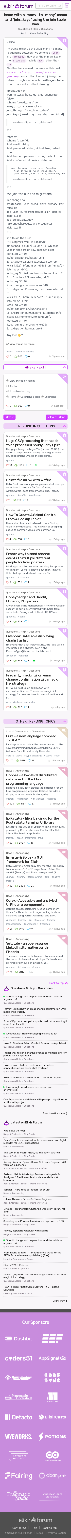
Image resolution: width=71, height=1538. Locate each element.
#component (30, 924)
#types (48, 755)
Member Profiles (38, 1168)
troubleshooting (21, 391)
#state (10, 881)
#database (23, 798)
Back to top (56, 983)
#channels (23, 577)
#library (10, 798)
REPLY (9, 417)
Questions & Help (28, 29)
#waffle (22, 495)
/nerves (10, 877)
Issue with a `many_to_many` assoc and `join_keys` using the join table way (35, 19)
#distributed (37, 798)
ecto (14, 386)
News (9, 770)
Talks (29, 1293)
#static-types (14, 755)
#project (37, 967)
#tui (40, 838)
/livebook (11, 655)
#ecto (23, 33)
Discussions (38, 731)
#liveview (39, 920)
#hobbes (51, 798)
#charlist (23, 655)
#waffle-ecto (36, 495)
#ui (30, 920)
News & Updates (20, 1269)
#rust (20, 838)
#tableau (45, 924)
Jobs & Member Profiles (15, 1168)
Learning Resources (13, 1259)
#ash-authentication (24, 702)
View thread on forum (22, 344)
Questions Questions (54, 1113)
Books (30, 1259)
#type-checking (33, 755)
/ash (8, 702)
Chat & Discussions (17, 731)
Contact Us (19, 1527)
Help (34, 1527)
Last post (59, 406)
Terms (39, 1532)
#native (56, 877)
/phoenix (11, 460)
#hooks (51, 920)
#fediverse (24, 967)
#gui (46, 877)
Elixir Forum (33, 1122)
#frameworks (34, 877)
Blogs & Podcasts (12, 1134)
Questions (47, 29)
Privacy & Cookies (56, 1532)
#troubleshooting (39, 33)
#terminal (30, 838)
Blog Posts (29, 1134)
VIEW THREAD (57, 417)
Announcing (22, 770)
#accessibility (13, 924)
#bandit (22, 616)
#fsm (57, 755)
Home (13, 396)
